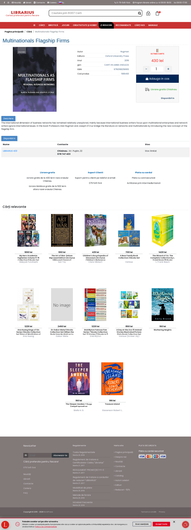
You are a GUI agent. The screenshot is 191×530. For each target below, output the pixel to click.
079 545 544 (29, 467)
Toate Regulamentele (84, 452)
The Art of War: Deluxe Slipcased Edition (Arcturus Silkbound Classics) (62, 257)
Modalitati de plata (82, 487)
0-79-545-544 (123, 2)
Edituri (118, 485)
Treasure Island (112, 404)
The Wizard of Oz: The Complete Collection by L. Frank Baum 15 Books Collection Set (162, 257)
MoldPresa (48, 512)
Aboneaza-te (60, 455)
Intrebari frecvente (83, 502)
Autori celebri (122, 480)
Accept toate (161, 524)
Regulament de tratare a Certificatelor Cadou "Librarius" (88, 461)
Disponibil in (167, 98)
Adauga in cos (158, 79)
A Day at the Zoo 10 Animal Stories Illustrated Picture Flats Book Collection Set (129, 332)
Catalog (119, 475)
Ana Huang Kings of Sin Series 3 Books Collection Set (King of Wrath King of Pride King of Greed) (28, 332)
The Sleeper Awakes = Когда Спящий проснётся (79, 405)
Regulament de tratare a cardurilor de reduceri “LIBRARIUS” (91, 479)
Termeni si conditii (148, 512)
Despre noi (120, 456)
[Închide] (174, 521)
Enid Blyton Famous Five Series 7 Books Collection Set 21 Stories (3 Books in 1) (95, 332)
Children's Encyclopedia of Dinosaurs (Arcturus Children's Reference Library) (95, 257)
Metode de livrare (82, 495)
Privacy (162, 512)
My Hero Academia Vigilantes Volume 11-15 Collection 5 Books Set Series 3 (28, 257)
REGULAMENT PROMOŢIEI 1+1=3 (88, 469)
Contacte (40, 2)
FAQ (25, 492)
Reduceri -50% (122, 489)
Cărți (29, 31)
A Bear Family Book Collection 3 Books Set (129, 256)
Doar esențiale (142, 524)
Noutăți (17, 2)
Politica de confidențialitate (46, 527)
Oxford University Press (117, 56)
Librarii (28, 2)
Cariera (52, 2)
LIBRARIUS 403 (10, 150)
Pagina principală (14, 31)
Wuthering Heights (163, 330)
